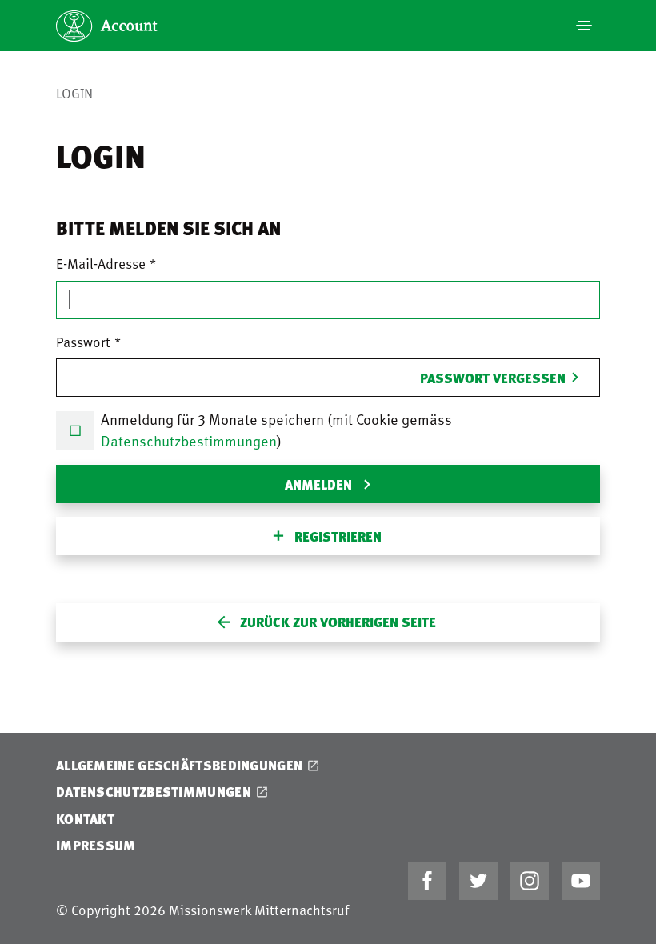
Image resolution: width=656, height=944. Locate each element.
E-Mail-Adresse (101, 263)
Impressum (96, 845)
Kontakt (85, 819)
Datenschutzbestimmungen (189, 440)
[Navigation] (584, 25)
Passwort (83, 341)
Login (74, 92)
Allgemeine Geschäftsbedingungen (179, 765)
